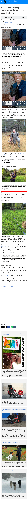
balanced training (5, 284)
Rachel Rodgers (4, 286)
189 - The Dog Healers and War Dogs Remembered (12, 381)
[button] (2, 327)
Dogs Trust (12, 284)
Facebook (19, 156)
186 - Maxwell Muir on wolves (8, 470)
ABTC (9, 252)
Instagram (6, 275)
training (11, 286)
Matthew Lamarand (21, 284)
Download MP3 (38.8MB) (6, 22)
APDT (24, 249)
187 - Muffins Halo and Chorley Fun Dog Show (11, 442)
